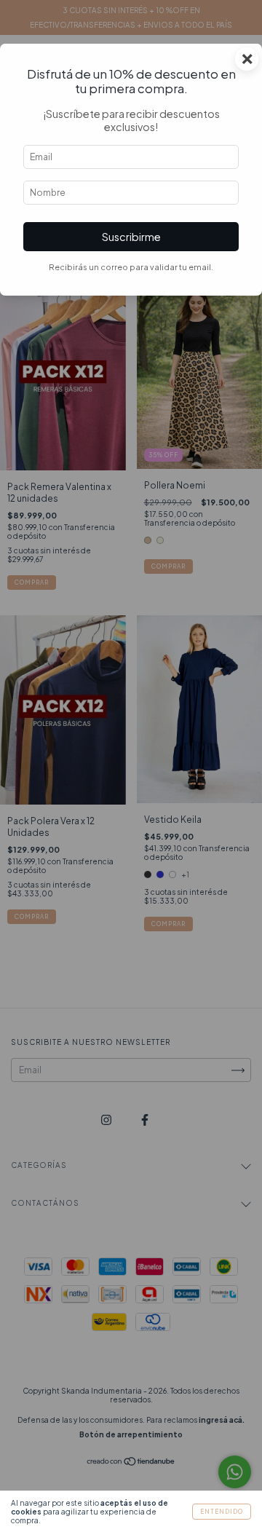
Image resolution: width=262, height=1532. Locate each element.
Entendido (221, 1511)
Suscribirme (131, 236)
